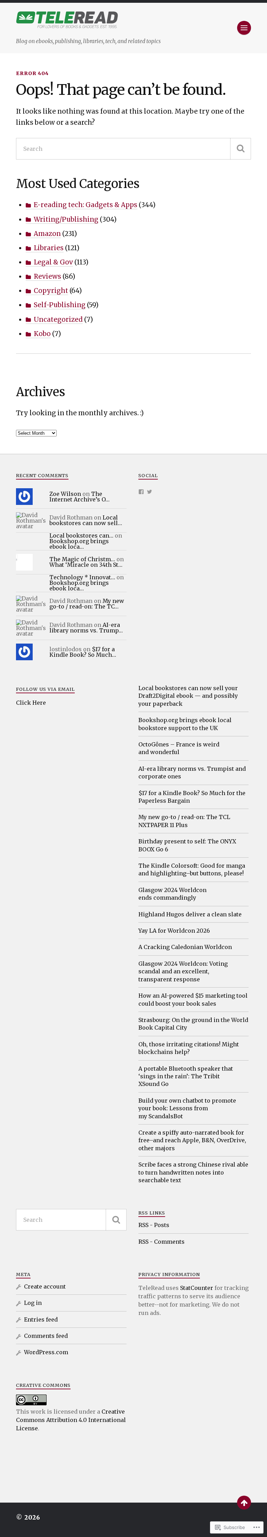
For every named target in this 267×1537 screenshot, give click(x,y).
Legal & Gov (53, 262)
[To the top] (244, 1503)
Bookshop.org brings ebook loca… (79, 544)
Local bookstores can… (81, 535)
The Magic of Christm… (82, 559)
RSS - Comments (161, 1241)
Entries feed (41, 1319)
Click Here (31, 702)
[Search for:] (133, 149)
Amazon (47, 234)
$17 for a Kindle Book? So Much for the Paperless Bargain (191, 797)
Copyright (51, 291)
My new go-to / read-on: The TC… (86, 603)
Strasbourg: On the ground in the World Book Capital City (193, 1023)
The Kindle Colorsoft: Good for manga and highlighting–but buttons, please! (191, 869)
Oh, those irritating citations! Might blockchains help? (188, 1048)
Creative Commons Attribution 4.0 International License (71, 1420)
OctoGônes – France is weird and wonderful (178, 748)
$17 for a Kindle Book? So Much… (82, 652)
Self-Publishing (60, 305)
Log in (33, 1302)
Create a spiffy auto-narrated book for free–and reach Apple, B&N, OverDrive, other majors (192, 1140)
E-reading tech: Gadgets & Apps (85, 205)
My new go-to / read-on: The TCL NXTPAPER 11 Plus (184, 821)
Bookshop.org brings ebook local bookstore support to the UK (185, 724)
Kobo (42, 334)
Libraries (49, 248)
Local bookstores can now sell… (85, 520)
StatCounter (196, 1287)
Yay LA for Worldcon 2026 (174, 930)
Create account (45, 1286)
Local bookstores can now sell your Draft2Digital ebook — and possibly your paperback (188, 696)
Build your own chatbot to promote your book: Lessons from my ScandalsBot (187, 1108)
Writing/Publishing (66, 219)
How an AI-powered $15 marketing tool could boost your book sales (193, 999)
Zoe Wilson (65, 493)
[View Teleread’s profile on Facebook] (141, 492)
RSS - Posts (153, 1224)
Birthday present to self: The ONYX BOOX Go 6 (187, 845)
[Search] (240, 149)
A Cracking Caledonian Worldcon (185, 946)
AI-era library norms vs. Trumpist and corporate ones (192, 772)
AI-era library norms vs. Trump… (86, 627)
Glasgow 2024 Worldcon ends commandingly (172, 893)
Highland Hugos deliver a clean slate (190, 914)
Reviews (47, 276)
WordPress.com (46, 1352)
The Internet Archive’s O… (79, 496)
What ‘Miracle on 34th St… (85, 564)
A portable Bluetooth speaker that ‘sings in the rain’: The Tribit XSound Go (185, 1076)
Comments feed (46, 1335)
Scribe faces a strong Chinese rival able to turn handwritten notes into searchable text (193, 1172)
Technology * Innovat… (82, 577)
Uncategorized (58, 320)
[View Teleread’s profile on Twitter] (149, 492)
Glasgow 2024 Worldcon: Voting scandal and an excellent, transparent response (183, 971)
